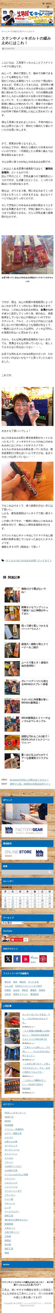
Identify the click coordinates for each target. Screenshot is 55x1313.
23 (42, 903)
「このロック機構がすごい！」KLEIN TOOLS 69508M (34, 1084)
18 (5, 903)
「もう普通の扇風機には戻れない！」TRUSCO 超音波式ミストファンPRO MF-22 (36, 1035)
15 (35, 901)
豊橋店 (33, 990)
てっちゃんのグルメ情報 (16, 1174)
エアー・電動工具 (13, 1133)
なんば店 (9, 986)
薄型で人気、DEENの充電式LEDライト (30, 784)
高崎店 (42, 990)
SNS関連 (9, 1125)
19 (13, 903)
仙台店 (16, 990)
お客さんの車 (11, 1141)
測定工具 (9, 1248)
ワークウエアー (12, 1211)
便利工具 (9, 1215)
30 (42, 906)
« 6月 (4, 909)
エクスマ (9, 1137)
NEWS (8, 1121)
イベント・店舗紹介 (14, 1129)
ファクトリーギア (13, 1191)
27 (20, 906)
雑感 (7, 1253)
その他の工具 (11, 1170)
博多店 (25, 990)
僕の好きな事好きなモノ (16, 1220)
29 (35, 906)
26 (13, 906)
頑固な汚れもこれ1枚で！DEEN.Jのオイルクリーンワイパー (35, 739)
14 (27, 901)
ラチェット (10, 1203)
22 (35, 903)
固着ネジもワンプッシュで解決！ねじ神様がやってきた (34, 610)
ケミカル (11, 560)
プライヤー (10, 1195)
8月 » (12, 909)
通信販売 (34, 994)
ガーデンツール (12, 1150)
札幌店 (8, 990)
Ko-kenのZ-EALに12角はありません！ (29, 779)
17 (50, 901)
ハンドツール (11, 1187)
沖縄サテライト (20, 994)
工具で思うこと (12, 1232)
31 (50, 906)
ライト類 (9, 1199)
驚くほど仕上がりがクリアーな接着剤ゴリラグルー (34, 757)
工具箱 (8, 1236)
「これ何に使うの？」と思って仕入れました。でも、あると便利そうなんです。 (36, 1068)
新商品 (8, 1240)
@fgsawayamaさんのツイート (18, 1269)
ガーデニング (11, 1145)
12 (13, 901)
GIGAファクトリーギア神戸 (28, 986)
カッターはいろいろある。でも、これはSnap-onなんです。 (36, 1018)
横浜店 (23, 982)
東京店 (8, 982)
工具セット (10, 1228)
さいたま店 (33, 982)
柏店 (15, 982)
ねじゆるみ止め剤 (26, 560)
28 (27, 906)
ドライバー (10, 1178)
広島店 (8, 994)
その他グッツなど (13, 1166)
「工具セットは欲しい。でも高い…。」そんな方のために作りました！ (36, 1051)
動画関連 (9, 1224)
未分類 (8, 1244)
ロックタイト (44, 560)
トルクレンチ (11, 1183)
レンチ (8, 1207)
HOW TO (9, 1117)
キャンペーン (11, 1154)
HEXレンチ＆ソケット (15, 1113)
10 (50, 898)
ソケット (9, 1162)
